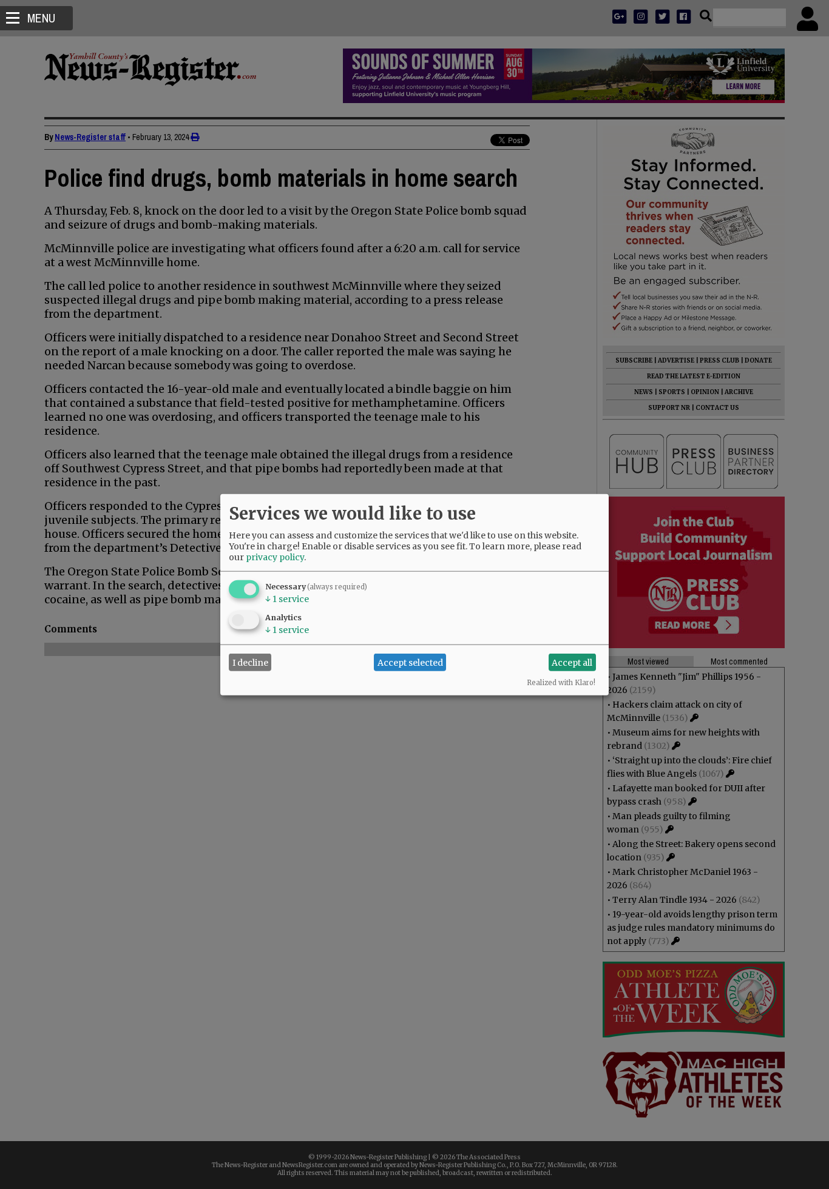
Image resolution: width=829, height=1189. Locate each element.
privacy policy (275, 557)
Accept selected (410, 662)
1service (287, 599)
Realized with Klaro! (561, 682)
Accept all (572, 662)
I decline (250, 662)
